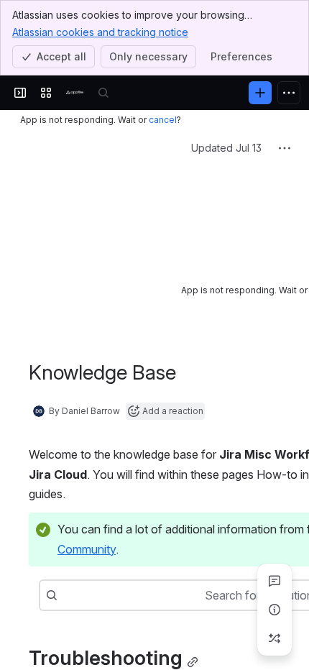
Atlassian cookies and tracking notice (100, 32)
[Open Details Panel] (274, 609)
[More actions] (284, 148)
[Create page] (274, 638)
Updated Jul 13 (226, 148)
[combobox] (64, 579)
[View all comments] (274, 580)
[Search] (103, 92)
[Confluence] (74, 92)
